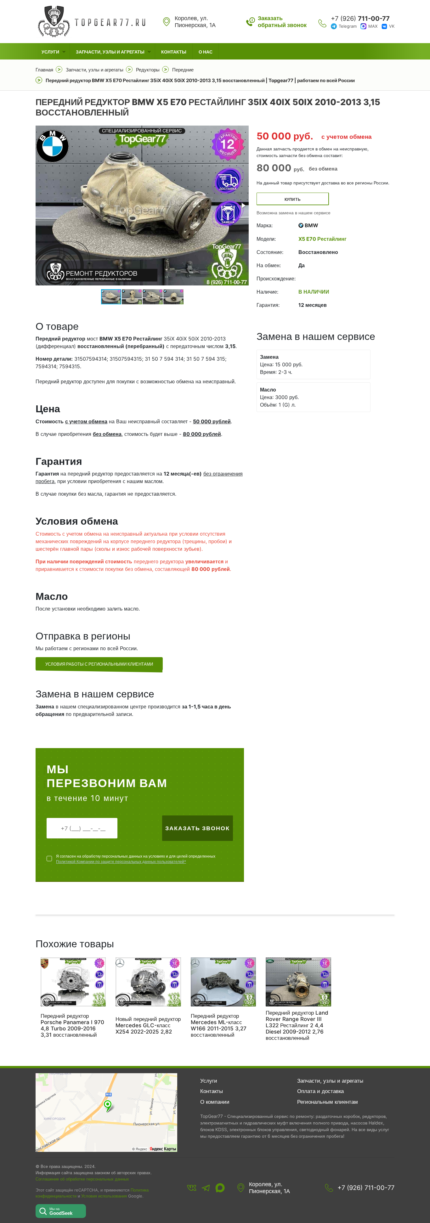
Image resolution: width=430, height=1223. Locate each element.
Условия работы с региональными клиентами (99, 664)
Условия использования (104, 1196)
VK (391, 26)
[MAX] (220, 1187)
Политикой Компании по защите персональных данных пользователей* (121, 861)
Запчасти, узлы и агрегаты (110, 51)
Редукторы (148, 70)
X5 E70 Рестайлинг (322, 239)
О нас (205, 51)
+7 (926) (360, 18)
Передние (183, 70)
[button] (243, 205)
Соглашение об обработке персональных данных (82, 1178)
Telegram (348, 26)
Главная (44, 70)
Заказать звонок (197, 828)
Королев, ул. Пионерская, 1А (269, 1187)
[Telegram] (206, 1187)
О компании (214, 1102)
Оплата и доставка (320, 1091)
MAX (372, 26)
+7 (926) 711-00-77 (365, 1188)
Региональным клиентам (327, 1102)
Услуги (50, 51)
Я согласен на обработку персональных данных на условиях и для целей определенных (135, 859)
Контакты (173, 51)
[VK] (191, 1187)
